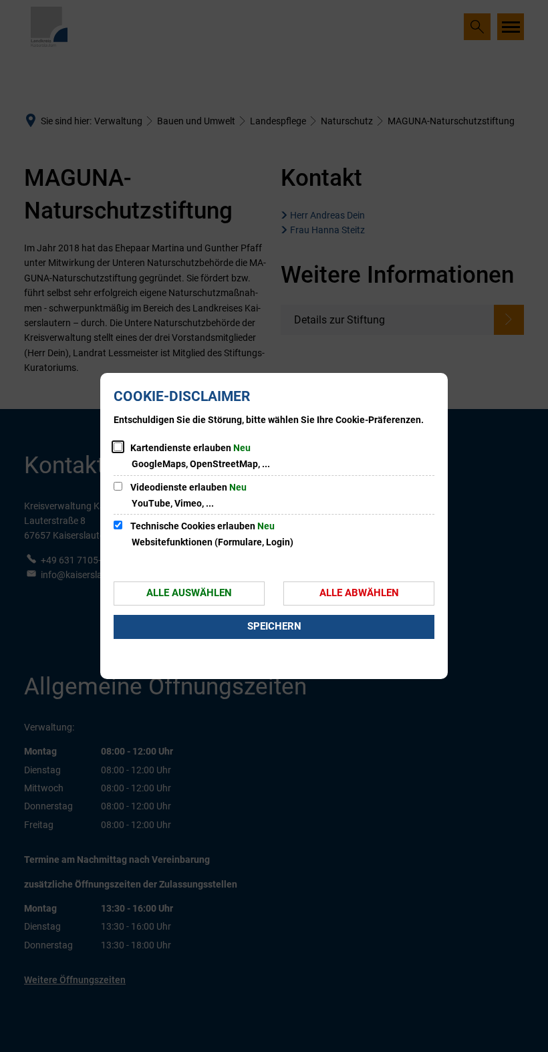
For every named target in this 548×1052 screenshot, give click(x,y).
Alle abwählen (359, 593)
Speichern (274, 626)
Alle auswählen (189, 593)
